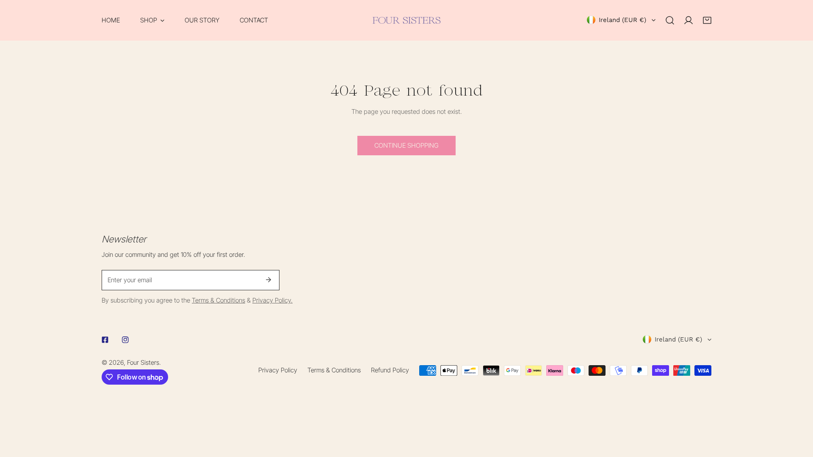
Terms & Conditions (218, 300)
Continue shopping (406, 145)
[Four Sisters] (406, 20)
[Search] (670, 20)
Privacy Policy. (272, 300)
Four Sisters (143, 362)
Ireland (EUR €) (622, 20)
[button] (152, 20)
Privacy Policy (277, 370)
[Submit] (268, 279)
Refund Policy (390, 370)
